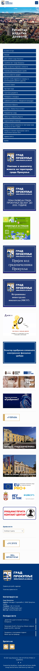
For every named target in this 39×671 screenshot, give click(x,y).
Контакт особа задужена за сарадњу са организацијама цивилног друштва (16, 80)
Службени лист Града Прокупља (14, 63)
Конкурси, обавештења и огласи (14, 109)
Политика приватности (10, 589)
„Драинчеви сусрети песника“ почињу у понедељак (16, 621)
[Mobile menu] (36, 2)
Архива (6, 141)
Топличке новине (9, 85)
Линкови (6, 55)
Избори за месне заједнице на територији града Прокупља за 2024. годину (19, 126)
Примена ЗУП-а (9, 136)
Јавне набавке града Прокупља (13, 59)
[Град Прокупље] (7, 2)
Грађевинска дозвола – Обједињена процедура (18, 101)
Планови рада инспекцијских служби (15, 71)
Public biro (30, 667)
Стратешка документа (11, 93)
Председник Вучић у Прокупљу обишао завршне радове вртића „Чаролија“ (19, 627)
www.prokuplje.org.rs (15, 610)
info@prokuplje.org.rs (16, 608)
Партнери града (9, 89)
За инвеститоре (9, 51)
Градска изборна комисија (12, 121)
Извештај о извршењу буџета (13, 117)
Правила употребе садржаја (11, 586)
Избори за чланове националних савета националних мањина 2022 (16, 131)
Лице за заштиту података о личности (16, 67)
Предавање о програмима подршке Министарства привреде (15, 633)
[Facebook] (18, 662)
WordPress (14, 665)
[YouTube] (21, 662)
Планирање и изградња (11, 97)
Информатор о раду (10, 113)
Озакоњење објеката (11, 105)
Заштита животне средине (12, 75)
